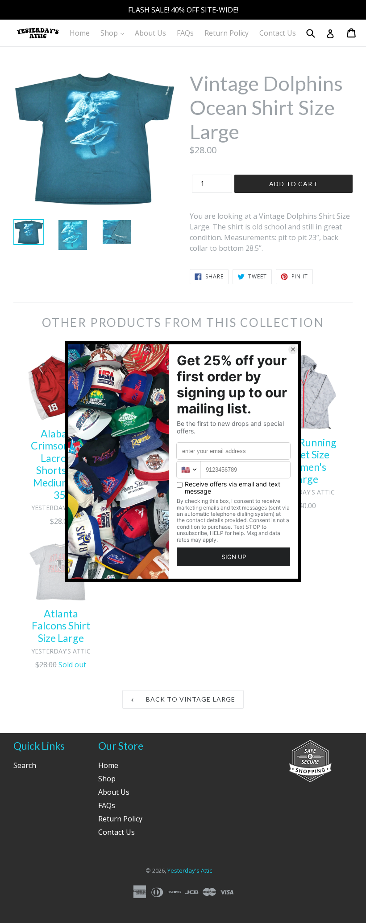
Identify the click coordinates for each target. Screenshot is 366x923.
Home (80, 33)
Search (24, 765)
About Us (150, 33)
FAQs (185, 33)
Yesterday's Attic (189, 870)
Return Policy (226, 33)
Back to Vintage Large (190, 699)
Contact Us (277, 33)
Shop (114, 33)
